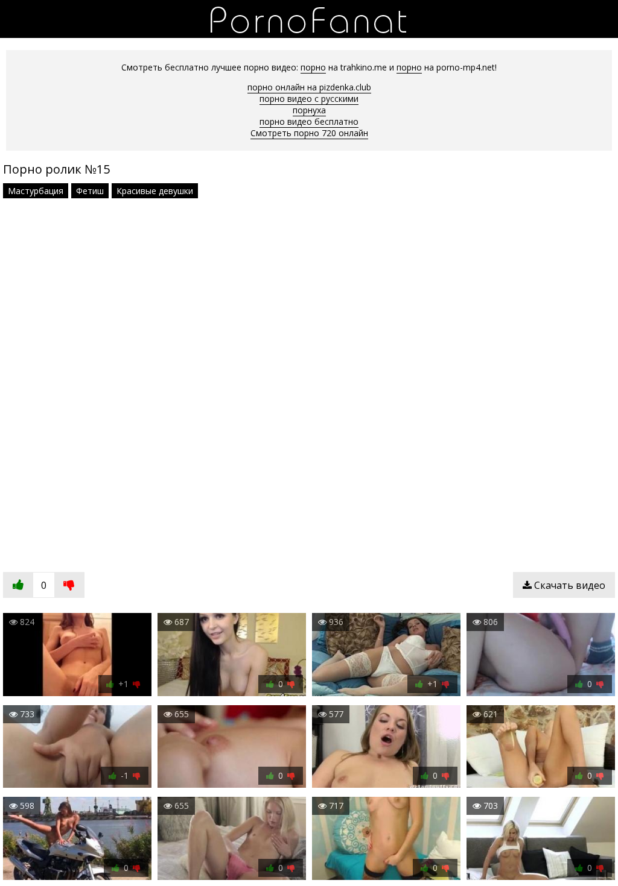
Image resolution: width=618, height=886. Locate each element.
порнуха (309, 110)
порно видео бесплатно (309, 121)
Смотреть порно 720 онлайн (309, 133)
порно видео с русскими (309, 98)
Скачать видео (568, 585)
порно (313, 67)
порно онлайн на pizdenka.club (309, 87)
